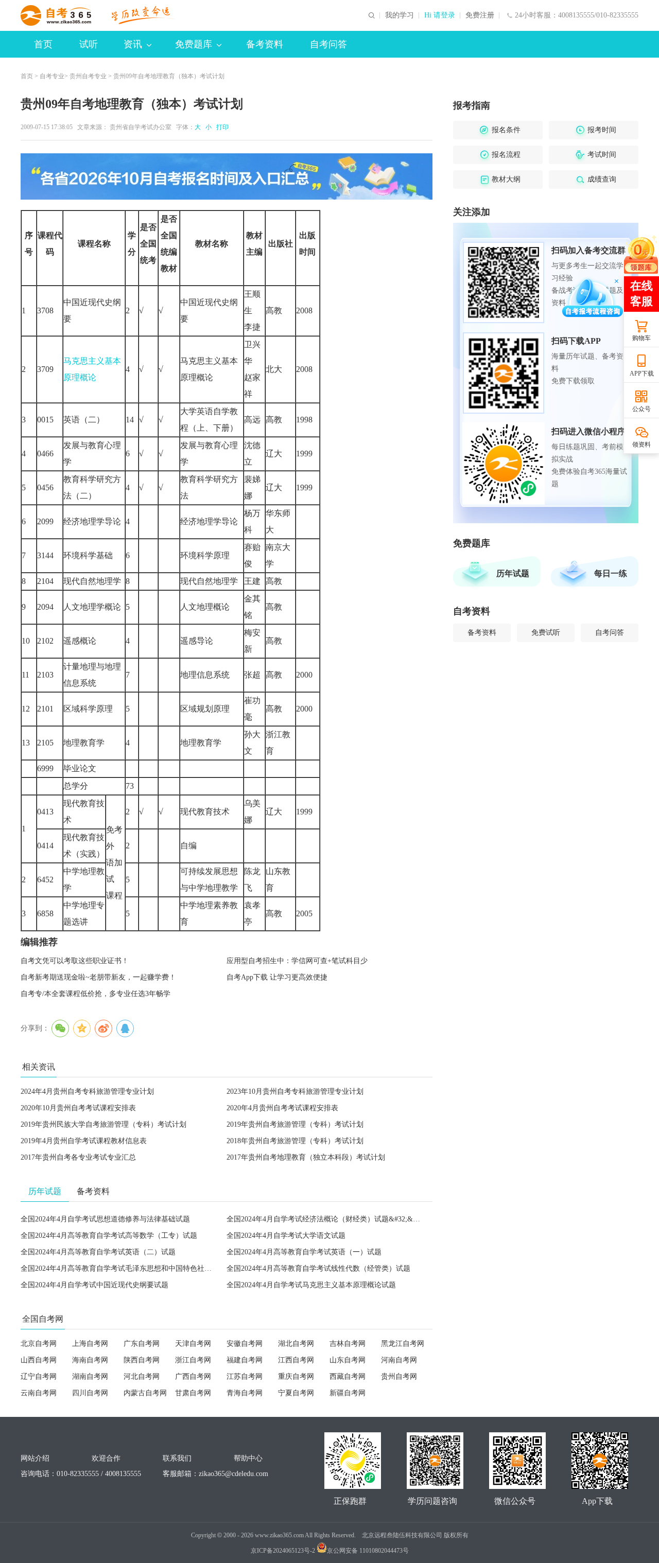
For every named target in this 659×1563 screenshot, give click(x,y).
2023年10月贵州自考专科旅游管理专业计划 (295, 1091)
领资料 (641, 444)
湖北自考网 (296, 1343)
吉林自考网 (348, 1343)
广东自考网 (142, 1343)
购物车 (641, 338)
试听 (88, 44)
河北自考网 (142, 1376)
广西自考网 (193, 1376)
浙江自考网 (193, 1360)
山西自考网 (39, 1360)
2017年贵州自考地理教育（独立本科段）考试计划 (306, 1157)
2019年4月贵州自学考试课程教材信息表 (84, 1141)
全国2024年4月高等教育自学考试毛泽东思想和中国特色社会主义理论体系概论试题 (152, 1268)
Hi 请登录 (439, 15)
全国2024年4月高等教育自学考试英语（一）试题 (304, 1252)
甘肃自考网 (193, 1393)
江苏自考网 (245, 1376)
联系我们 (177, 1458)
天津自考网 (193, 1343)
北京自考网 (39, 1343)
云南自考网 (39, 1393)
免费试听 (545, 632)
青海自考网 (245, 1393)
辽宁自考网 (39, 1376)
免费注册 (479, 15)
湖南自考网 (90, 1376)
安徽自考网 (245, 1343)
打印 (221, 127)
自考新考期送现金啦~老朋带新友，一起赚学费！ (98, 977)
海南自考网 (90, 1360)
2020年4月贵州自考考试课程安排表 (282, 1108)
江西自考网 (296, 1360)
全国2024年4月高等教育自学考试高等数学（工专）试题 (109, 1235)
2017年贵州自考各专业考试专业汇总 (78, 1157)
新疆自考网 (348, 1393)
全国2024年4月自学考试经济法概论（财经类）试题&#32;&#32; (326, 1219)
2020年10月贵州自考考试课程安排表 (78, 1108)
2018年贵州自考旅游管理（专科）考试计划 (295, 1141)
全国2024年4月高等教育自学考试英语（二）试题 (98, 1252)
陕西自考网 (142, 1360)
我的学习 (399, 15)
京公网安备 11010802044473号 (368, 1550)
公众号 (641, 409)
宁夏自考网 (296, 1393)
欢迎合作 (106, 1458)
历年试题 (512, 573)
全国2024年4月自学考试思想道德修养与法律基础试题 (105, 1219)
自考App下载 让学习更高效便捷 (277, 977)
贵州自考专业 (88, 76)
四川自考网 (90, 1393)
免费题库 (193, 44)
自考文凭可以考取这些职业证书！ (75, 961)
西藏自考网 (348, 1376)
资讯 (133, 44)
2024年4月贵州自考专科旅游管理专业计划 (87, 1091)
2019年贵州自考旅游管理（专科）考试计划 (295, 1124)
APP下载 (642, 373)
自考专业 (52, 76)
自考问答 (328, 44)
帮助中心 (248, 1458)
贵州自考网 (399, 1376)
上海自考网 (90, 1343)
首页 (43, 44)
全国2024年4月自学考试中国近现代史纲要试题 (94, 1285)
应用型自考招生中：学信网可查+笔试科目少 (297, 961)
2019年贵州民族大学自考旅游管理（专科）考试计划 (103, 1124)
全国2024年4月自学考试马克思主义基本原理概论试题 (311, 1285)
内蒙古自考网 (145, 1393)
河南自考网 (399, 1360)
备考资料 (264, 44)
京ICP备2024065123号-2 (283, 1550)
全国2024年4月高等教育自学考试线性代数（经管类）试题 (318, 1268)
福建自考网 (245, 1360)
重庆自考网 (296, 1376)
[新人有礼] (641, 254)
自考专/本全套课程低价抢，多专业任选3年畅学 (95, 994)
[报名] (226, 176)
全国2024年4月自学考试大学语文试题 (286, 1235)
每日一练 (610, 573)
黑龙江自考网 (402, 1343)
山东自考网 (348, 1360)
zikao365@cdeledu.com (233, 1474)
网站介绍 (35, 1458)
